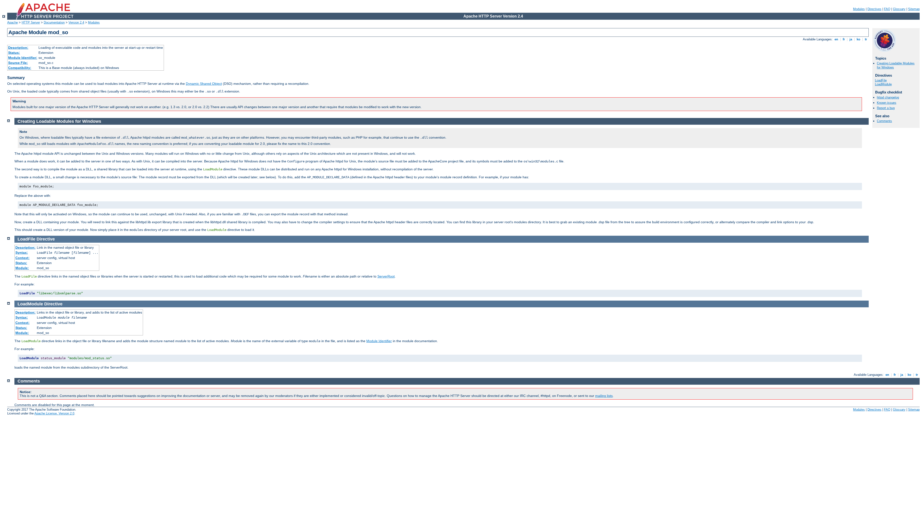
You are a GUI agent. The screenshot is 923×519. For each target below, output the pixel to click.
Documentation (54, 22)
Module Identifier (379, 341)
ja (850, 39)
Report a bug (886, 108)
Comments (884, 121)
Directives (874, 9)
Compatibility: (19, 68)
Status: (14, 53)
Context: (22, 258)
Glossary (899, 9)
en (836, 39)
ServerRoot (386, 276)
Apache (12, 22)
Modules (859, 9)
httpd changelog (888, 97)
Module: (22, 268)
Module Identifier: (22, 58)
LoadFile (881, 80)
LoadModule (883, 84)
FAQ (887, 9)
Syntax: (21, 252)
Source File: (18, 63)
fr (844, 39)
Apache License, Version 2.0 (54, 413)
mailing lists (604, 396)
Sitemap (914, 9)
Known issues (886, 103)
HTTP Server (31, 22)
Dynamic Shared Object (204, 84)
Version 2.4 (76, 22)
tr (866, 39)
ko (858, 39)
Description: (18, 47)
